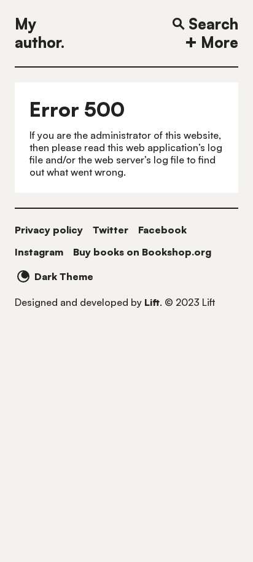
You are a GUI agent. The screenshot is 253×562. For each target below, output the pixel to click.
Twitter (110, 230)
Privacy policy (49, 230)
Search (213, 24)
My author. (39, 33)
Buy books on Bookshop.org (142, 252)
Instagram (39, 252)
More (219, 42)
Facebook (162, 230)
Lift (152, 302)
